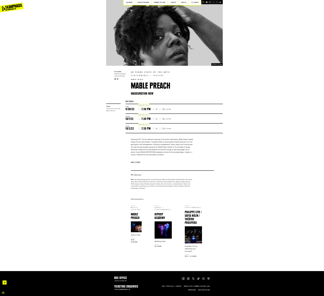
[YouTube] (203, 278)
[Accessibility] (207, 2)
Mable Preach (137, 175)
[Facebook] (183, 278)
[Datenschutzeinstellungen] (3, 293)
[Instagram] (188, 278)
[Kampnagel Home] (12, 6)
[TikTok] (198, 278)
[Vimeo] (208, 278)
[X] (193, 278)
